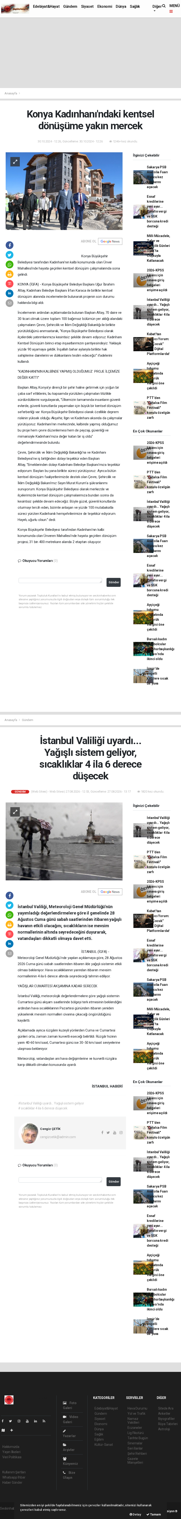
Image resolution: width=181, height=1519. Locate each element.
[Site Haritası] (5, 1430)
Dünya (121, 6)
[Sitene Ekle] (13, 1430)
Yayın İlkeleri (11, 1452)
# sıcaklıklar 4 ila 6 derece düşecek (42, 1108)
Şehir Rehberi (137, 1453)
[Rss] (46, 1421)
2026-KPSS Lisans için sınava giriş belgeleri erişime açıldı (157, 280)
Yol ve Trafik (136, 1413)
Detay (136, 1514)
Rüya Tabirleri (168, 1424)
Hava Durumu (137, 1408)
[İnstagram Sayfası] (21, 1421)
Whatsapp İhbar (13, 1477)
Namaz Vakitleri (133, 1420)
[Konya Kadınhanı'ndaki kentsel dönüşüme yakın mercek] (64, 191)
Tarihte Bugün (138, 1438)
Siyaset (87, 6)
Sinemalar (135, 1443)
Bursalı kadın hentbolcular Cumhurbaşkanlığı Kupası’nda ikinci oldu (160, 649)
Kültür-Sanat (104, 1444)
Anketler (164, 1413)
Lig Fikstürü (136, 1433)
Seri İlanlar (135, 1448)
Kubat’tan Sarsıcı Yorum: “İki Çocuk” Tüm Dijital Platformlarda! (158, 344)
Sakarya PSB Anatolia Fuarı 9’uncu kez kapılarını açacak (157, 177)
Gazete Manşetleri (135, 1460)
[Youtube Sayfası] (29, 1421)
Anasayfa (11, 93)
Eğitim (99, 1439)
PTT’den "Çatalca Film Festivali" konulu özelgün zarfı (158, 407)
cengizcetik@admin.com (58, 1137)
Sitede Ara (165, 1408)
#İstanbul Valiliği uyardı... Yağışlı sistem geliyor (51, 1103)
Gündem (70, 6)
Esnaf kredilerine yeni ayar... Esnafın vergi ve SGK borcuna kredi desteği (157, 211)
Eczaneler (135, 1428)
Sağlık (135, 6)
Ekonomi (104, 6)
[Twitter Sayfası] (12, 1421)
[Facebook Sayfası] (4, 1421)
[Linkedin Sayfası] (37, 1421)
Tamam (155, 1514)
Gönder (114, 582)
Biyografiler (166, 1419)
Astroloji (164, 1429)
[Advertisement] (90, 53)
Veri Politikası (11, 1457)
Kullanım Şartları (14, 1472)
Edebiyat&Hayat (46, 6)
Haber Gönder (12, 1482)
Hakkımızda (10, 1447)
